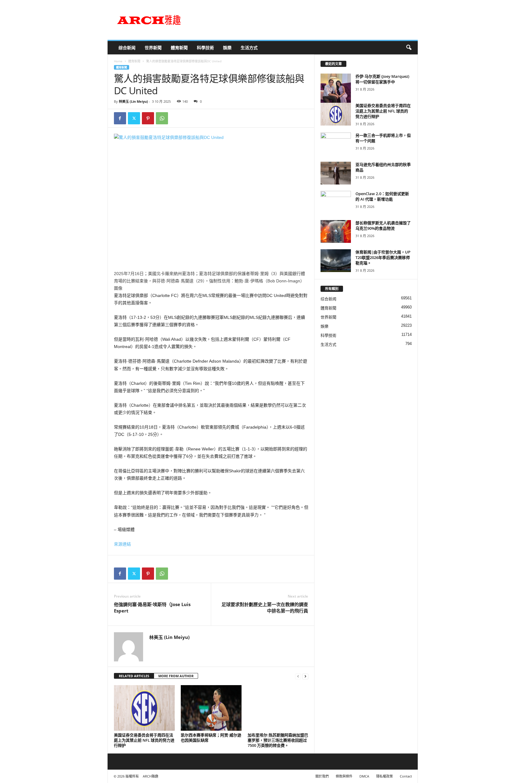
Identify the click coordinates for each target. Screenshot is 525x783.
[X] (134, 118)
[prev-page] (298, 676)
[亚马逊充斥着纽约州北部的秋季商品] (336, 173)
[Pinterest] (148, 118)
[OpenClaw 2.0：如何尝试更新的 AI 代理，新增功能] (336, 202)
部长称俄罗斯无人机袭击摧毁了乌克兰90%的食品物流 (383, 225)
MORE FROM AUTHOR (176, 676)
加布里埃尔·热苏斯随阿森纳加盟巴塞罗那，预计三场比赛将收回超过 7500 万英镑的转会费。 (278, 740)
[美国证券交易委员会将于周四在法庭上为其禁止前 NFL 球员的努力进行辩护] (144, 708)
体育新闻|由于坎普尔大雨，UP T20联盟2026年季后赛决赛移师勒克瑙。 (382, 257)
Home (118, 61)
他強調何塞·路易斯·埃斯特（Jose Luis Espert (152, 607)
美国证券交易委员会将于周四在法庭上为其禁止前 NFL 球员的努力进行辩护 (144, 740)
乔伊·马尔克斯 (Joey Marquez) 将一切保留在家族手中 (382, 79)
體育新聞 (179, 47)
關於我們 (322, 776)
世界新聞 (153, 47)
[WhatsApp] (162, 118)
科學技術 (205, 47)
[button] (408, 47)
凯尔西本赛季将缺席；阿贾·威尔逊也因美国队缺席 (211, 737)
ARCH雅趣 (150, 776)
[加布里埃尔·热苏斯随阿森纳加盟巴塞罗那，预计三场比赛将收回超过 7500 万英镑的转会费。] (278, 708)
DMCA (364, 776)
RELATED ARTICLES (134, 676)
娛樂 (227, 47)
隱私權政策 (384, 776)
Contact (406, 776)
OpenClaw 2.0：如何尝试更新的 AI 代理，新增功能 (382, 196)
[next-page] (305, 676)
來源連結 (122, 544)
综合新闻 (127, 47)
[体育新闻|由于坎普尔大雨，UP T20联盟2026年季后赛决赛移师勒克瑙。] (336, 260)
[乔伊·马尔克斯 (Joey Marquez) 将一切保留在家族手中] (336, 94)
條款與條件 (344, 776)
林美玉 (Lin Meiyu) (133, 101)
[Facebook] (120, 118)
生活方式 (249, 47)
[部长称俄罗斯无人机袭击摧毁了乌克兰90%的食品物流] (336, 231)
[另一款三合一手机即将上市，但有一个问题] (336, 144)
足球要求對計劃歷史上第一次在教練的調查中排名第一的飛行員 (264, 607)
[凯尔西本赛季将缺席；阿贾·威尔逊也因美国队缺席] (211, 708)
